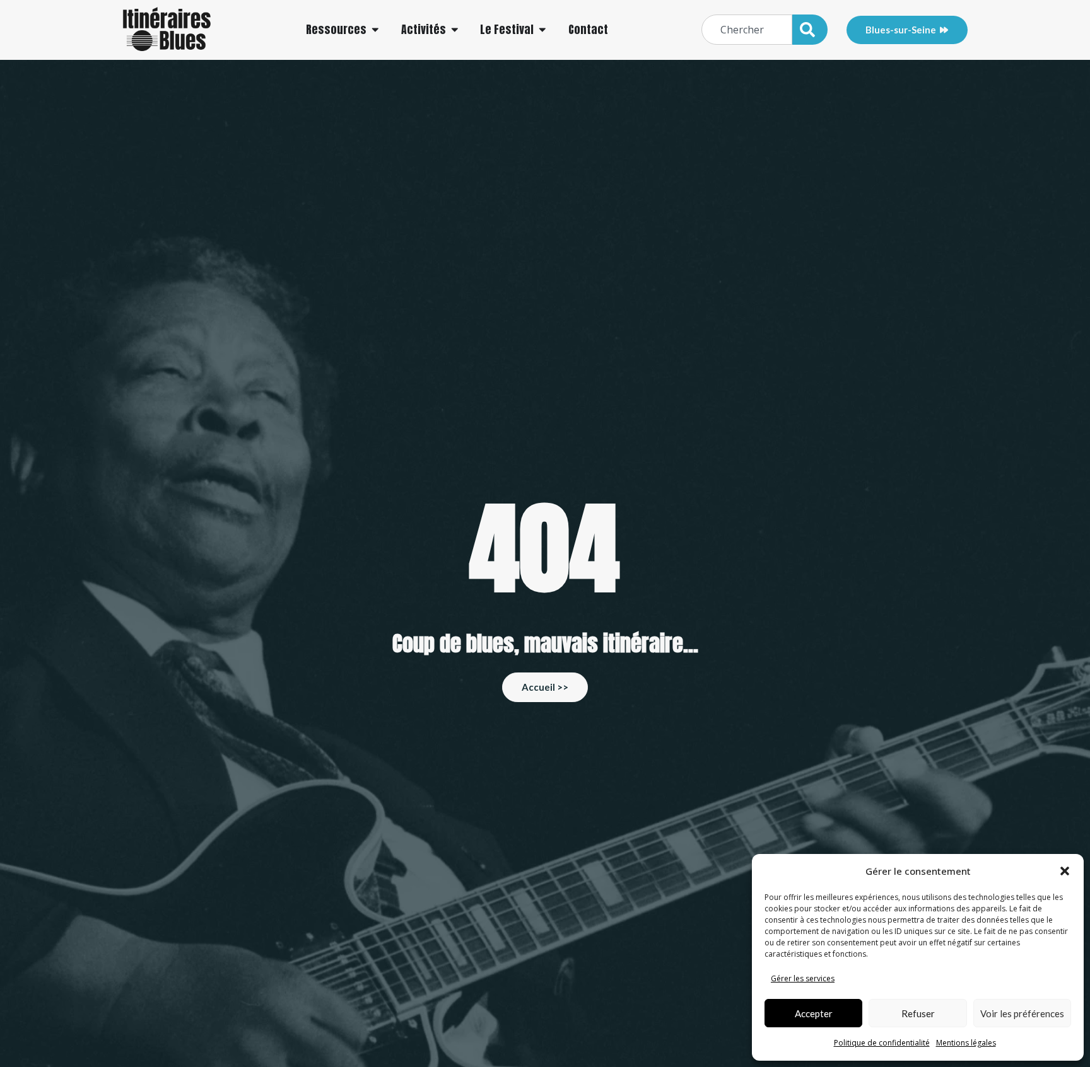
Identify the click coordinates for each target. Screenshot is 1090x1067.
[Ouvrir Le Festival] (542, 29)
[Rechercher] (810, 29)
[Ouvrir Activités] (454, 29)
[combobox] (746, 29)
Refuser (918, 1013)
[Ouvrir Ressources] (375, 29)
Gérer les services (803, 978)
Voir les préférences (1022, 1013)
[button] (1064, 871)
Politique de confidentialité (882, 1042)
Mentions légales (966, 1042)
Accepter (814, 1013)
